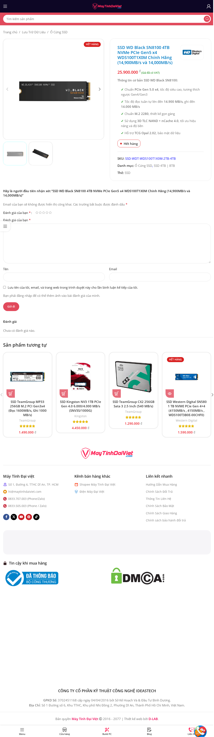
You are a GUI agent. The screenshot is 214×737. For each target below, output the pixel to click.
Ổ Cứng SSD (59, 32)
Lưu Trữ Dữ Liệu (34, 32)
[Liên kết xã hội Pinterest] (29, 517)
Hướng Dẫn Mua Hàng (161, 484)
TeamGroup (27, 420)
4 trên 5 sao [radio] (46, 212)
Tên (5, 269)
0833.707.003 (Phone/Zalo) (26, 499)
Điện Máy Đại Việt (92, 492)
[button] (7, 89)
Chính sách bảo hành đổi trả (166, 520)
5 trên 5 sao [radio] (50, 212)
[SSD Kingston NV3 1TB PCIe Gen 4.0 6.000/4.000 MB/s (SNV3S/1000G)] (81, 377)
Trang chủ (10, 32)
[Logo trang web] (107, 6)
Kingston (80, 416)
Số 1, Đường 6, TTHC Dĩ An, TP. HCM (33, 484)
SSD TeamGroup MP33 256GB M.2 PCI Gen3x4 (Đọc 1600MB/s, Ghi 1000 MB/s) (28, 408)
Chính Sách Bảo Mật (160, 506)
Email (113, 269)
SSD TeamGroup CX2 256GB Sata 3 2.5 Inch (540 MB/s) (133, 404)
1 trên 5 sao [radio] (36, 212)
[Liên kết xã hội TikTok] (36, 517)
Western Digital (186, 420)
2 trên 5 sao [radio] (40, 212)
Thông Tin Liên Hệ (158, 499)
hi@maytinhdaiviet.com (24, 492)
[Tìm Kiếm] (207, 19)
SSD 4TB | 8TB (164, 165)
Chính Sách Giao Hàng (161, 513)
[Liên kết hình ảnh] (107, 453)
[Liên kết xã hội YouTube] (21, 517)
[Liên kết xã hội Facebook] (6, 517)
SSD (127, 173)
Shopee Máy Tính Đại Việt (97, 484)
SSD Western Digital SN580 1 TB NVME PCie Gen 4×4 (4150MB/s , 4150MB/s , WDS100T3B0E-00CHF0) (186, 408)
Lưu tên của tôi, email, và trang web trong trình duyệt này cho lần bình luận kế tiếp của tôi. (73, 287)
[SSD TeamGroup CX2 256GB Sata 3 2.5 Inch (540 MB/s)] (133, 377)
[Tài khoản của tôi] (209, 6)
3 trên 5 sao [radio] (43, 212)
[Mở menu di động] (5, 6)
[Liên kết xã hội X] (14, 517)
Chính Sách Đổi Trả (159, 492)
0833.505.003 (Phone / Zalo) (27, 506)
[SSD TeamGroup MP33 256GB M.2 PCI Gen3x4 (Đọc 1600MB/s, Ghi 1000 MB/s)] (27, 377)
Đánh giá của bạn (17, 212)
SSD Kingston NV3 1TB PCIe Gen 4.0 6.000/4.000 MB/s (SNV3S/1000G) (80, 406)
